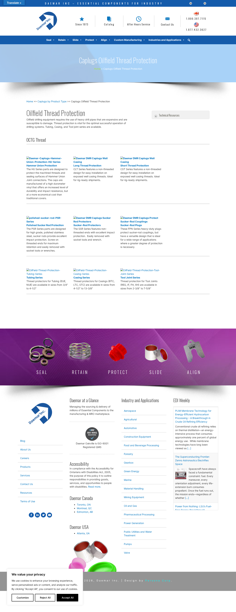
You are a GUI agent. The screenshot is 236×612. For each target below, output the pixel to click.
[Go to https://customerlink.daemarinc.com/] (109, 21)
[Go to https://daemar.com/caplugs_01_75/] (118, 359)
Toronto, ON (84, 504)
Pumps (128, 544)
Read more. (94, 486)
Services (25, 475)
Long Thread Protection (87, 165)
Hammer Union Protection (41, 165)
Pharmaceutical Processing (139, 514)
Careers (24, 458)
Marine (127, 479)
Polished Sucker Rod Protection (45, 225)
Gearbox (129, 462)
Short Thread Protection (134, 165)
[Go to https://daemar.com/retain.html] (80, 357)
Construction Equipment (137, 436)
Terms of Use (27, 501)
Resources (26, 492)
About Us (25, 449)
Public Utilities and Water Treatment (138, 533)
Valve (127, 552)
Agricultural (130, 419)
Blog (22, 440)
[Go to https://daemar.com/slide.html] (156, 359)
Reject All (45, 597)
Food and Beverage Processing (141, 445)
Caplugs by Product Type (52, 101)
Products (25, 466)
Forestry (128, 453)
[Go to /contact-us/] (167, 21)
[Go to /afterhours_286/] (139, 21)
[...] (189, 447)
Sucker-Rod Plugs (131, 225)
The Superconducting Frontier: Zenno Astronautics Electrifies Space (192, 460)
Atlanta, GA (83, 533)
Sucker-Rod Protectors (87, 225)
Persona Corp (158, 580)
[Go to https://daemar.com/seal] (42, 357)
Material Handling (134, 488)
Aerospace (130, 410)
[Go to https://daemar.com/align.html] (194, 357)
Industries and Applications (165, 39)
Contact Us (26, 484)
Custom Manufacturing (128, 39)
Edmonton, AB (85, 511)
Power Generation (134, 523)
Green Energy (131, 471)
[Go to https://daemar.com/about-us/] (81, 21)
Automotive (130, 428)
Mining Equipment (134, 497)
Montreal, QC (84, 508)
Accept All (67, 597)
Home (29, 101)
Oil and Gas (130, 505)
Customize (23, 597)
